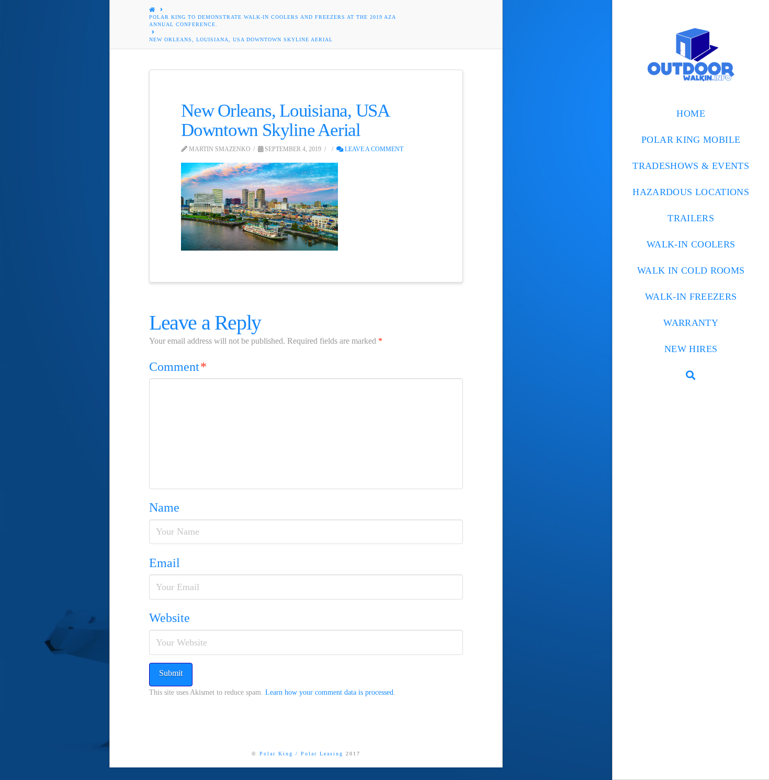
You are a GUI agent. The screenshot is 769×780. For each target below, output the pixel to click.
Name (164, 507)
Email (164, 563)
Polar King (276, 753)
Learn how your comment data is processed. (330, 692)
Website (169, 618)
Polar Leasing (322, 753)
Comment (178, 367)
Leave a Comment (373, 149)
